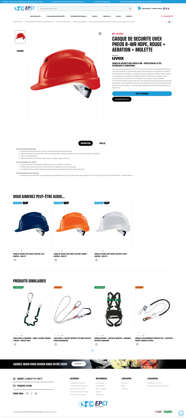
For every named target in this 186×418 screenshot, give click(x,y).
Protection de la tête (63, 21)
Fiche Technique (15, 344)
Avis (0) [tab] (102, 143)
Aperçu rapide (48, 209)
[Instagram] (32, 393)
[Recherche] (130, 8)
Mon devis (146, 8)
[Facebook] (27, 393)
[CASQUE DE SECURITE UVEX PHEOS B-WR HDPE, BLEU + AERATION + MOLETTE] (166, 22)
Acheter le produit (56, 344)
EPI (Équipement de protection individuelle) (39, 21)
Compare (48, 205)
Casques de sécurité (79, 21)
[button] (100, 33)
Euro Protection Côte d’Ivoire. (34, 412)
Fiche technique (142, 93)
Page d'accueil (18, 21)
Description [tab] (85, 143)
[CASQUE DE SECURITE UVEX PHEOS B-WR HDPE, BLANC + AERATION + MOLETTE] (172, 22)
